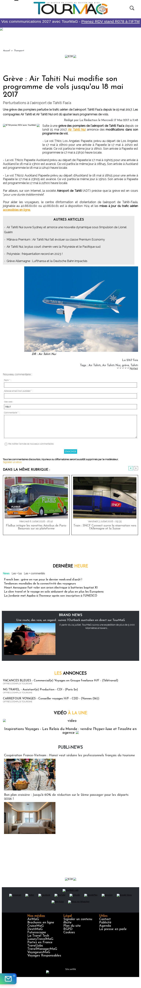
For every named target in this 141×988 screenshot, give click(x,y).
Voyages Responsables (44, 955)
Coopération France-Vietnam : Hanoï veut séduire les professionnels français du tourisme (69, 755)
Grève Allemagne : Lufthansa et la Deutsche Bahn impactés (47, 261)
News (6, 573)
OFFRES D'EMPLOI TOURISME (17, 683)
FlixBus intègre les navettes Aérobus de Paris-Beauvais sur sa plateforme (36, 527)
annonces (70, 673)
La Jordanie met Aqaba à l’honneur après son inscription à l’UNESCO (50, 595)
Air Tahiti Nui (77, 129)
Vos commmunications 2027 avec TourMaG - (70, 21)
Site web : (8, 402)
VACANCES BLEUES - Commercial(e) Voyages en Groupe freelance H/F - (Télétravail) (60, 680)
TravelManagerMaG (42, 949)
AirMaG (33, 919)
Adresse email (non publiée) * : (18, 391)
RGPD (68, 929)
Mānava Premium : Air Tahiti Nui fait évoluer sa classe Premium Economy (56, 239)
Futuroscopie (36, 932)
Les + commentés (34, 573)
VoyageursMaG (38, 952)
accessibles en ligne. (16, 210)
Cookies (69, 932)
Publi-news (70, 747)
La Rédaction (88, 120)
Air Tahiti (94, 365)
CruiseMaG (35, 926)
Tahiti (134, 365)
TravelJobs (35, 945)
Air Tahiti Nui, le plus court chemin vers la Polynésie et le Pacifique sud (53, 246)
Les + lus (17, 573)
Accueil (6, 51)
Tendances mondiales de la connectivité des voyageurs (40, 583)
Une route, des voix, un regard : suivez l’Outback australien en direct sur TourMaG (70, 620)
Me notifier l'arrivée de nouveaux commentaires (31, 444)
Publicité (105, 922)
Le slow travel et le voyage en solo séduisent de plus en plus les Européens (54, 591)
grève (125, 365)
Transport (19, 51)
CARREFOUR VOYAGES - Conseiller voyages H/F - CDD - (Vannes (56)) (51, 698)
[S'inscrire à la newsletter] (8, 978)
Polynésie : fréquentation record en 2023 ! (35, 254)
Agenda (105, 926)
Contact (105, 919)
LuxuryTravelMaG (40, 939)
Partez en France (40, 942)
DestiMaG (35, 929)
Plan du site (72, 926)
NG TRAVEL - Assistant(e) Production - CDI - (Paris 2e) (40, 689)
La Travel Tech (38, 936)
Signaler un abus (12, 462)
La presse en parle (113, 929)
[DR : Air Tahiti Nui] (81, 267)
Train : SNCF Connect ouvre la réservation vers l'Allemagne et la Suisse (104, 527)
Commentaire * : (11, 412)
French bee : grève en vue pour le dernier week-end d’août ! (43, 579)
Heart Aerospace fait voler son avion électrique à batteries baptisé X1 (51, 587)
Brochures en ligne (40, 922)
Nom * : (7, 380)
